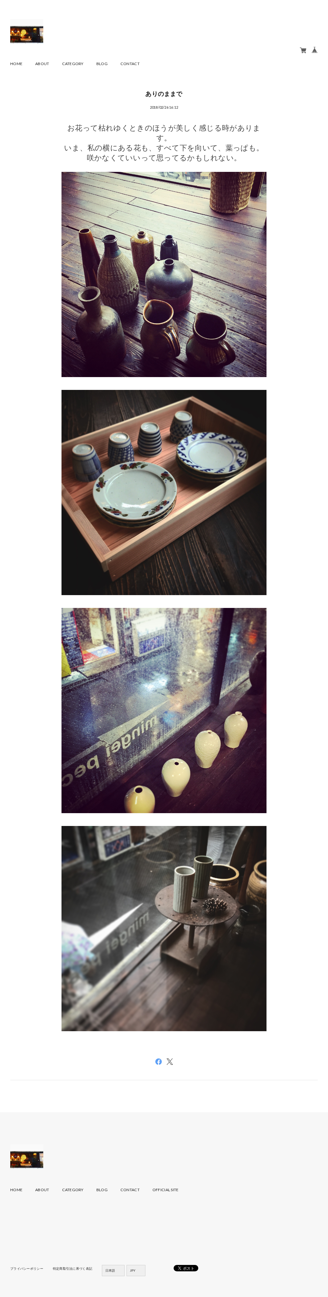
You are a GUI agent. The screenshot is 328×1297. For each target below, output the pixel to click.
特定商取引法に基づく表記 (72, 1268)
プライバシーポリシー (26, 1268)
